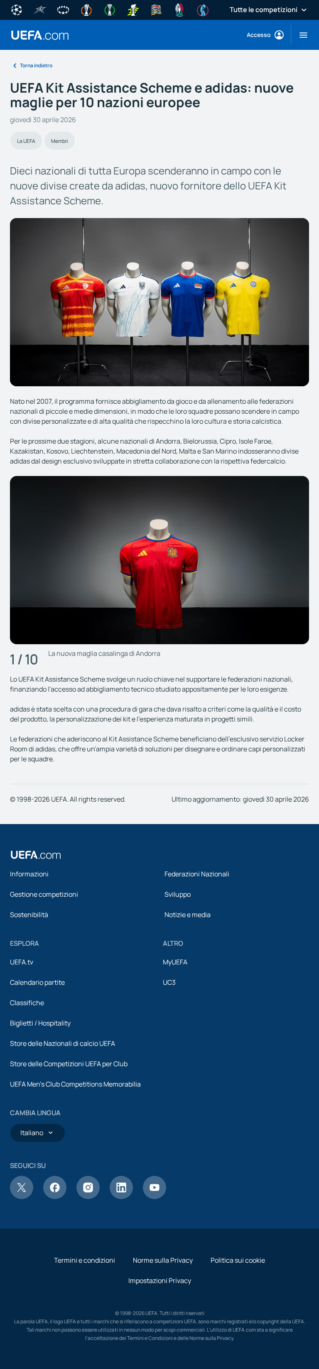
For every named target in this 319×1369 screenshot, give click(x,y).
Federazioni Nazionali (196, 873)
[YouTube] (154, 1196)
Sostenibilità (29, 914)
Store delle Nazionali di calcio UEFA (62, 1043)
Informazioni (29, 873)
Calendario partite (37, 982)
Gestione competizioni (44, 894)
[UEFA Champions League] (16, 9)
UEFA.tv (21, 962)
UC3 (169, 982)
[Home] (35, 855)
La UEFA (26, 141)
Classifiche (27, 1002)
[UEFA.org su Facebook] (54, 1196)
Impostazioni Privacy (159, 1280)
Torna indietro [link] (36, 65)
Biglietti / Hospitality (40, 1023)
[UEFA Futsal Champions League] (40, 9)
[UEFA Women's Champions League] (63, 9)
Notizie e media (187, 914)
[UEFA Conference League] (109, 9)
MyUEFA (175, 962)
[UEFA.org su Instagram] (88, 1196)
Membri (59, 141)
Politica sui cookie (238, 1260)
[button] (300, 35)
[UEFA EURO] (179, 9)
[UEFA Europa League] (86, 9)
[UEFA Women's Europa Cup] (133, 9)
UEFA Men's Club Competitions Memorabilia (75, 1084)
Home (40, 35)
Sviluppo (177, 894)
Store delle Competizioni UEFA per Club (69, 1063)
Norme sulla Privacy (163, 1260)
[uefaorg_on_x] (21, 1196)
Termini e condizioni (84, 1260)
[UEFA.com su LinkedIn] (121, 1196)
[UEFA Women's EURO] (202, 9)
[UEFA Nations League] (156, 9)
